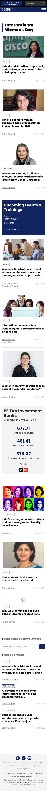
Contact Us (38, 763)
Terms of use (24, 766)
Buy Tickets (12, 229)
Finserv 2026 (11, 218)
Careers (16, 763)
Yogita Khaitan (9, 397)
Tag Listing (36, 766)
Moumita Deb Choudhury (8, 341)
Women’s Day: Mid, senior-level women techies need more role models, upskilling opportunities (22, 669)
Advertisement (26, 763)
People (6, 61)
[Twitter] (24, 758)
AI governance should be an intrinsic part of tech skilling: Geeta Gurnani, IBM (19, 694)
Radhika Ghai (8, 622)
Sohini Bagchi (8, 80)
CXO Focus (7, 169)
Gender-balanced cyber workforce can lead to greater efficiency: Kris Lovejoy (21, 718)
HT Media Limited (20, 782)
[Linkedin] (29, 758)
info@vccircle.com (28, 785)
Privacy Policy (12, 766)
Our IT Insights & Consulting (12, 3)
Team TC (6, 533)
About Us (7, 763)
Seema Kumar (9, 588)
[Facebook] (18, 758)
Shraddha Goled (10, 286)
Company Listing (23, 769)
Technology (8, 514)
